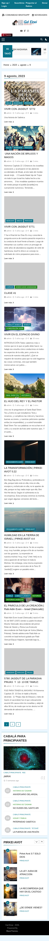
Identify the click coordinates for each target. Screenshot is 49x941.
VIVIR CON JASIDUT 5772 (19, 109)
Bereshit (10, 221)
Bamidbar (18, 103)
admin (8, 113)
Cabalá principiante (12, 773)
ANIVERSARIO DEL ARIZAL (25, 794)
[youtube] (21, 31)
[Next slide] (41, 841)
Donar (44, 3)
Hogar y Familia (19, 818)
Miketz (19, 221)
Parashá (28, 103)
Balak (8, 103)
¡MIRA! (7, 776)
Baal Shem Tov (12, 395)
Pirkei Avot (24, 861)
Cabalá (9, 596)
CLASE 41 (10, 293)
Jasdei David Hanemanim (26, 287)
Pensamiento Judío (14, 462)
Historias (25, 395)
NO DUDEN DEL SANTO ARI (26, 808)
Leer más (8, 122)
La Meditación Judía (14, 328)
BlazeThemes (12, 931)
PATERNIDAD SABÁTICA (24, 822)
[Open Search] (41, 39)
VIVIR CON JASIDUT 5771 (19, 226)
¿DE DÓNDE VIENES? (31, 907)
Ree (23, 773)
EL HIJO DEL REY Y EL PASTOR (23, 401)
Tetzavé (35, 828)
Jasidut (27, 325)
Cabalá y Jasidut (13, 325)
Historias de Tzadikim (22, 791)
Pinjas (30, 673)
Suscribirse (19, 3)
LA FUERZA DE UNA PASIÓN (26, 832)
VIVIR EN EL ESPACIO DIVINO (22, 334)
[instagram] (28, 31)
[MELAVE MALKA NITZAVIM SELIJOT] (32, 53)
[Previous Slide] (36, 841)
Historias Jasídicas (14, 600)
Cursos (9, 287)
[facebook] (24, 31)
